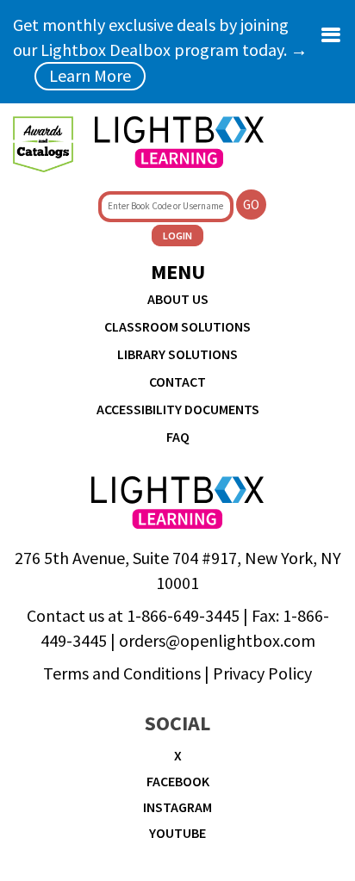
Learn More (90, 75)
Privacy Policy (262, 673)
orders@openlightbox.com (217, 640)
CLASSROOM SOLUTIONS (177, 326)
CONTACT (177, 381)
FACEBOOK (177, 781)
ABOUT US (178, 299)
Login (177, 235)
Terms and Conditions (122, 673)
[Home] (178, 142)
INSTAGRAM (177, 807)
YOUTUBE (177, 833)
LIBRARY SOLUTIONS (177, 354)
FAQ (178, 437)
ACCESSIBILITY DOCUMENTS (178, 409)
